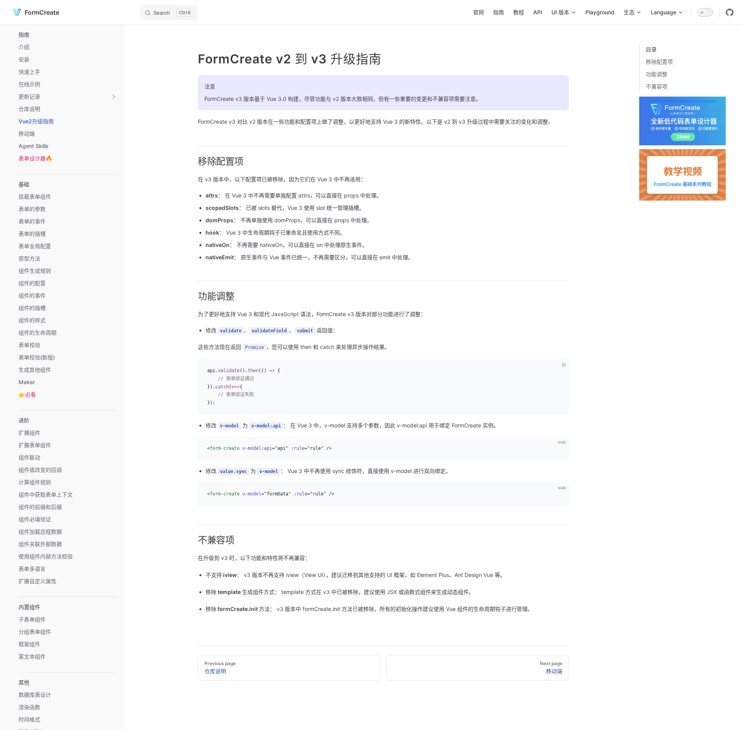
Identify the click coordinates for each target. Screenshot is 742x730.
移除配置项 (659, 61)
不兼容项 (656, 86)
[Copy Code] (556, 371)
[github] (730, 12)
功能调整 (656, 74)
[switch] (705, 12)
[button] (68, 35)
